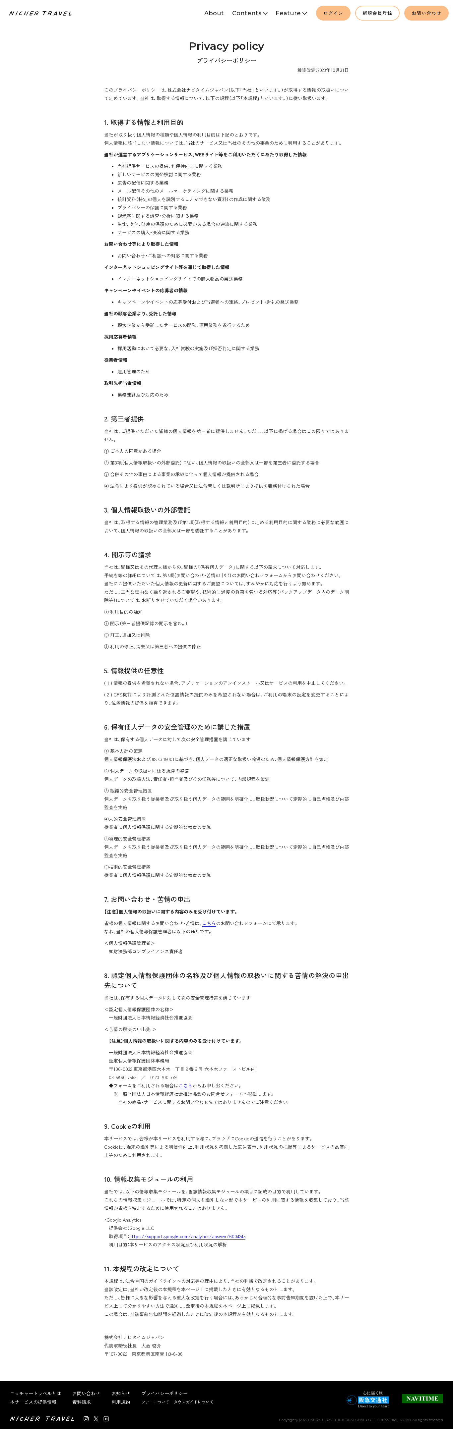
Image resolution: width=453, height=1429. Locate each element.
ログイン (333, 13)
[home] (41, 13)
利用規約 (120, 1402)
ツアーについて (155, 1401)
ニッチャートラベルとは (35, 1393)
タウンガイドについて (194, 1401)
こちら (209, 923)
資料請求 (81, 1402)
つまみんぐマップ (291, 29)
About (214, 13)
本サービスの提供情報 (33, 1402)
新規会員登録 (377, 13)
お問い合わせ (426, 13)
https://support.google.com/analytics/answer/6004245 (187, 1236)
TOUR (248, 28)
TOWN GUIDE (248, 36)
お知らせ (120, 1393)
